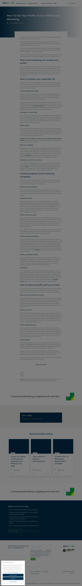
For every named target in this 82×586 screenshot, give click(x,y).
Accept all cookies (13, 575)
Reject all (13, 578)
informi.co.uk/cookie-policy (13, 572)
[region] (13, 572)
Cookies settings (13, 581)
